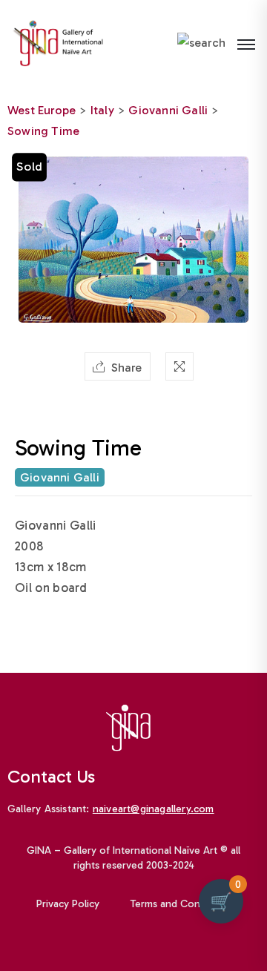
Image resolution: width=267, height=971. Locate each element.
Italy (102, 110)
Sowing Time (43, 131)
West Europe (41, 110)
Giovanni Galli (168, 110)
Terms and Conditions (181, 904)
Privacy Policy (67, 904)
